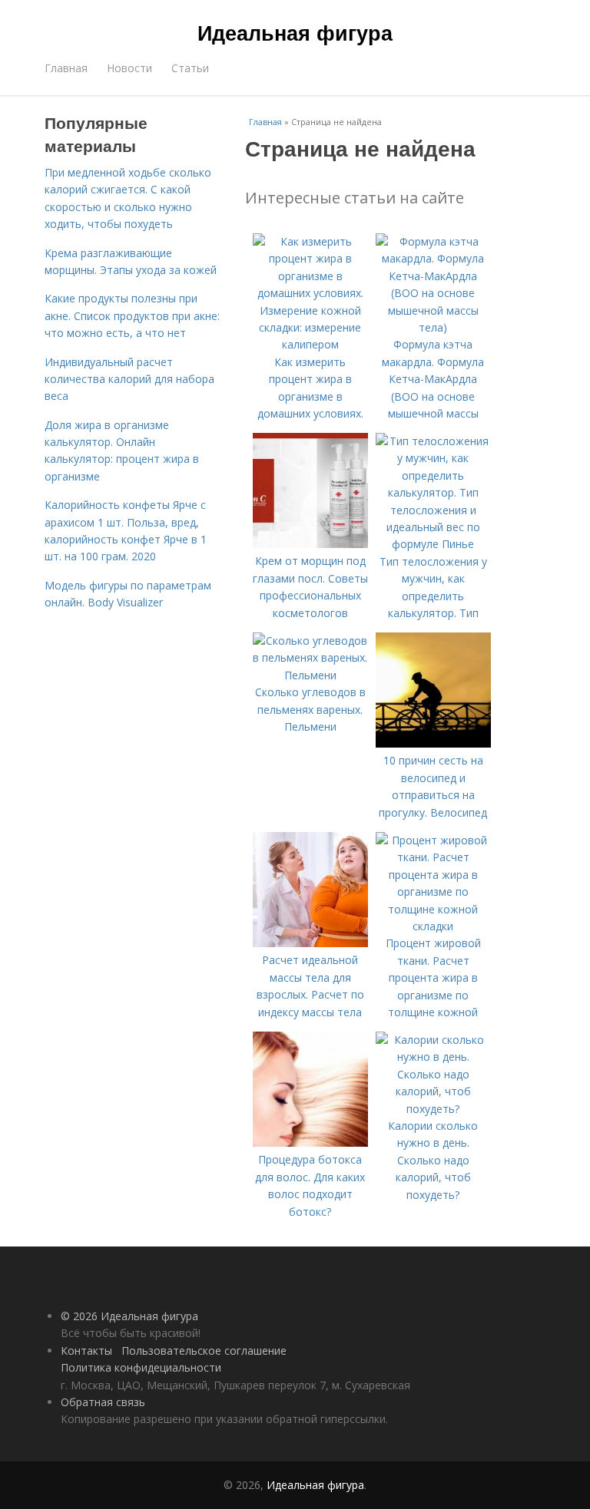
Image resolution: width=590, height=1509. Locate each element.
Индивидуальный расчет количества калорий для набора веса (129, 379)
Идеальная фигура (295, 32)
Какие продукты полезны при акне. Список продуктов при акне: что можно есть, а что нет (132, 315)
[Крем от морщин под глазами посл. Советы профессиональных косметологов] (310, 544)
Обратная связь (103, 1402)
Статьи (190, 68)
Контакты (86, 1350)
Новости (129, 68)
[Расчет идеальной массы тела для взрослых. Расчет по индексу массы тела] (310, 943)
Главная (66, 68)
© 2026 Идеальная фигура (129, 1316)
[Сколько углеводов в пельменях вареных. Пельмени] (310, 675)
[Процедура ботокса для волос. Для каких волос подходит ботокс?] (310, 1142)
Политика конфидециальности (141, 1367)
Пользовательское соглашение (204, 1350)
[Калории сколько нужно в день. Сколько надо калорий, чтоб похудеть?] (433, 1108)
